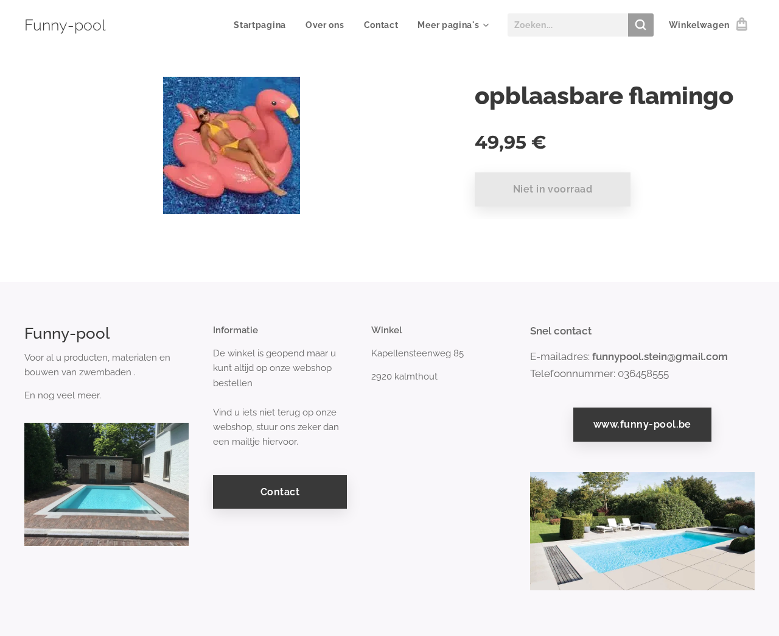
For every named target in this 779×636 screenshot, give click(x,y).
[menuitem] (263, 25)
